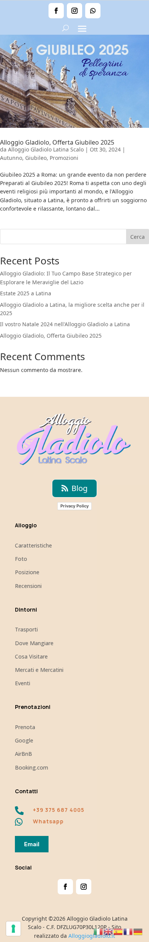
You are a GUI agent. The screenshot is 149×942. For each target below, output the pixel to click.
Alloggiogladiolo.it (91, 935)
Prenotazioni (32, 706)
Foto (21, 558)
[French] (128, 931)
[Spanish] (118, 931)
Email (31, 844)
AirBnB (23, 753)
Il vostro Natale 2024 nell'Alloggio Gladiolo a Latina (65, 324)
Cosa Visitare (31, 656)
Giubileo (36, 157)
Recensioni (28, 585)
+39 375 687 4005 (58, 809)
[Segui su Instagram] (74, 10)
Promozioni (64, 157)
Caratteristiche (33, 545)
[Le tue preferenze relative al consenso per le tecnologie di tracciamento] (13, 928)
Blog (79, 488)
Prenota (25, 727)
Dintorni (26, 609)
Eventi (22, 683)
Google (24, 740)
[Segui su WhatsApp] (92, 10)
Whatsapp (48, 821)
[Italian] (99, 931)
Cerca (137, 236)
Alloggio (26, 525)
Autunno (11, 157)
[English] (108, 931)
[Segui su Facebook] (56, 10)
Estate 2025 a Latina (25, 293)
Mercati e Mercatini (39, 669)
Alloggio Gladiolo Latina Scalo (46, 149)
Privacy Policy (74, 506)
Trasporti (26, 629)
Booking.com (31, 767)
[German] (138, 931)
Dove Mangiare (34, 643)
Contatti (26, 791)
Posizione (27, 572)
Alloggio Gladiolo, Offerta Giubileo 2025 (57, 142)
